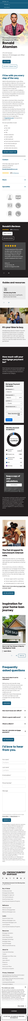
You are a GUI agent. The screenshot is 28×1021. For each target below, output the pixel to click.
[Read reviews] (5, 173)
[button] (14, 159)
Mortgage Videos (6, 941)
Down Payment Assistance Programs (11, 901)
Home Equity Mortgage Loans (9, 922)
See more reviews (8, 238)
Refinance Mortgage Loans (8, 911)
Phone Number (7, 783)
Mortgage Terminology (7, 939)
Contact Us (5, 964)
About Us (5, 949)
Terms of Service (14, 816)
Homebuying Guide (7, 891)
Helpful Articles (5, 935)
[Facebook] (3, 878)
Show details (21, 1006)
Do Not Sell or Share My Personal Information (14, 1017)
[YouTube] (17, 878)
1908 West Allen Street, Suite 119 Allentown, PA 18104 (10, 164)
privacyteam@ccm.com (11, 856)
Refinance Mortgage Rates (8, 909)
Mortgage (6, 4)
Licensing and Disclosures (8, 982)
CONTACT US (6, 820)
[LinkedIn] (6, 878)
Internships (4, 958)
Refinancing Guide (6, 907)
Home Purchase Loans (7, 899)
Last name (5, 767)
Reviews (15, 173)
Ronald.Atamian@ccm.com (9, 169)
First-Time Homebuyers (7, 897)
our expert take (21, 586)
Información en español (8, 968)
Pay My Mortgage (6, 943)
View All (22, 655)
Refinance (5, 905)
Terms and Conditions (7, 984)
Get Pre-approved (8, 593)
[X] (10, 878)
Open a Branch (6, 960)
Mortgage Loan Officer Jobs (9, 956)
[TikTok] (24, 878)
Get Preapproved (8, 739)
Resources (5, 931)
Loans (4, 916)
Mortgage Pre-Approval (8, 895)
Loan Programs (6, 924)
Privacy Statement (8, 972)
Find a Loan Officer (7, 966)
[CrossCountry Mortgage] (13, 873)
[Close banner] (25, 987)
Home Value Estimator (7, 937)
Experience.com (9, 118)
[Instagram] (13, 878)
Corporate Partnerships (8, 952)
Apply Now (6, 61)
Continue (14, 1011)
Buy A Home (6, 888)
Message (5, 791)
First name (5, 759)
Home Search (7, 7)
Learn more (6, 703)
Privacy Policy (5, 816)
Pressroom (4, 962)
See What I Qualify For (9, 66)
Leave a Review (7, 233)
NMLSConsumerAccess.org (8, 945)
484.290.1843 (7, 167)
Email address (6, 775)
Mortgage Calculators (7, 933)
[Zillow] (21, 878)
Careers (4, 954)
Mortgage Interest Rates (8, 893)
